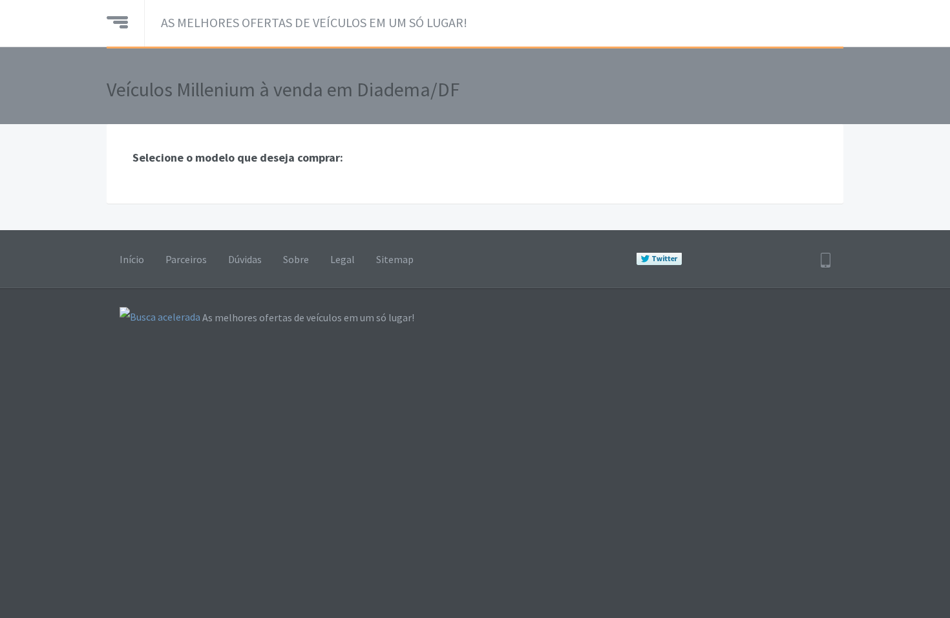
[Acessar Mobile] (825, 260)
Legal (342, 259)
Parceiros (186, 259)
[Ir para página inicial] (160, 318)
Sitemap (395, 259)
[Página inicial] (118, 20)
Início (132, 259)
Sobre (296, 259)
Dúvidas (245, 259)
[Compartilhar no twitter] (659, 259)
